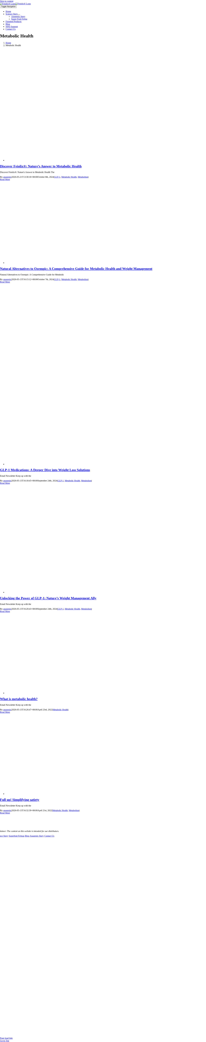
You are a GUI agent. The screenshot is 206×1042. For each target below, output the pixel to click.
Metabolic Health (69, 177)
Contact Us (49, 836)
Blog (27, 836)
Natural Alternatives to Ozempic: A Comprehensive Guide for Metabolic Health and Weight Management (76, 268)
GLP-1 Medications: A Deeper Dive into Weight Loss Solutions (45, 470)
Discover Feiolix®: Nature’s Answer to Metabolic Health (41, 166)
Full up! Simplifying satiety (19, 800)
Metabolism (83, 177)
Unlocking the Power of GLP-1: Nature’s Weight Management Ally (48, 598)
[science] (15, 4)
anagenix (7, 177)
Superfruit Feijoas (16, 836)
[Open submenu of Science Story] (19, 14)
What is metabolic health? (19, 699)
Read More (5, 179)
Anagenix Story (37, 836)
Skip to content (6, 1)
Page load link (6, 1038)
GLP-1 (57, 177)
